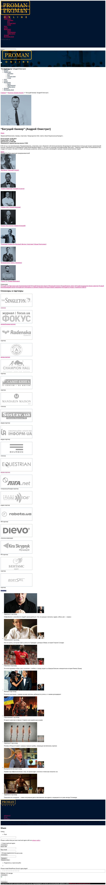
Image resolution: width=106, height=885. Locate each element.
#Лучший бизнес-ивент (67, 286)
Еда (8, 21)
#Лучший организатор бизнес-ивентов (86, 286)
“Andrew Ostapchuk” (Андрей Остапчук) (12, 188)
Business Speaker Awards (15, 92)
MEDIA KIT (7, 815)
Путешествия (11, 23)
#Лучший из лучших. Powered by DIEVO (74, 287)
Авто (5, 26)
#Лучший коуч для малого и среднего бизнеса (30, 287)
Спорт (6, 27)
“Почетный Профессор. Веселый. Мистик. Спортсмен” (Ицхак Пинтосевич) (23, 244)
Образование (11, 32)
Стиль (9, 24)
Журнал (6, 35)
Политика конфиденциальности (80, 883)
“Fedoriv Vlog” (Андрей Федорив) (11, 207)
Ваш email (4, 849)
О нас (5, 817)
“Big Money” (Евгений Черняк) (10, 170)
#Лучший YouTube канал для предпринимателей (15, 286)
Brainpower (7, 29)
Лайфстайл (7, 72)
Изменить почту (5, 860)
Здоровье (10, 20)
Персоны (7, 69)
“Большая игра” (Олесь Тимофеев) (11, 262)
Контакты (7, 818)
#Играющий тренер (54, 286)
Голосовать (4, 845)
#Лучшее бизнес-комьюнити (53, 287)
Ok (70, 883)
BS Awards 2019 (9, 36)
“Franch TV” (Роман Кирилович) (10, 281)
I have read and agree (8, 843)
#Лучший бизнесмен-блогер (39, 286)
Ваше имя (4, 846)
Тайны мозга (11, 33)
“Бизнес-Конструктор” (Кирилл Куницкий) (13, 225)
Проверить (4, 858)
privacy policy (36, 840)
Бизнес (6, 70)
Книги (9, 30)
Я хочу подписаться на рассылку (12, 853)
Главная (3, 92)
